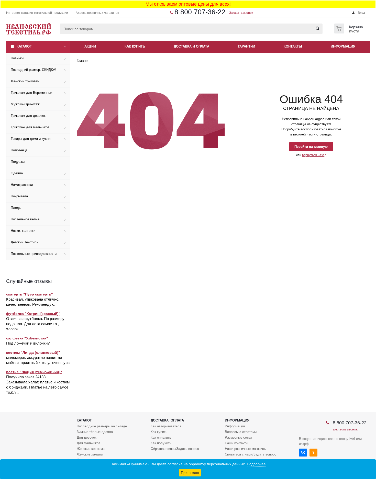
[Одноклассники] (313, 453)
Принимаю (190, 473)
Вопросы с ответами (241, 432)
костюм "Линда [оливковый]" (33, 352)
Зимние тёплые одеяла (95, 432)
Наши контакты (236, 443)
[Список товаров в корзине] (349, 32)
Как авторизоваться (166, 426)
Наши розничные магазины (245, 449)
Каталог (24, 46)
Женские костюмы (91, 449)
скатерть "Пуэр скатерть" (29, 294)
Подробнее (256, 464)
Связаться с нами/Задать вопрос (250, 454)
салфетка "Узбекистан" (27, 338)
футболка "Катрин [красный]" (33, 314)
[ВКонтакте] (303, 453)
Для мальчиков (88, 443)
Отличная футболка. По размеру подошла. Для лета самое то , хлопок (35, 323)
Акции (90, 46)
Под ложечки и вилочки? (28, 343)
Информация (237, 420)
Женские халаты (90, 454)
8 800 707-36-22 (199, 12)
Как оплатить (161, 437)
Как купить (159, 432)
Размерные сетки (238, 437)
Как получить (161, 443)
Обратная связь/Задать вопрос (175, 449)
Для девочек (86, 437)
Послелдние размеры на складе (102, 426)
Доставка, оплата (167, 420)
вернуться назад (314, 155)
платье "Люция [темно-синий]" (34, 372)
